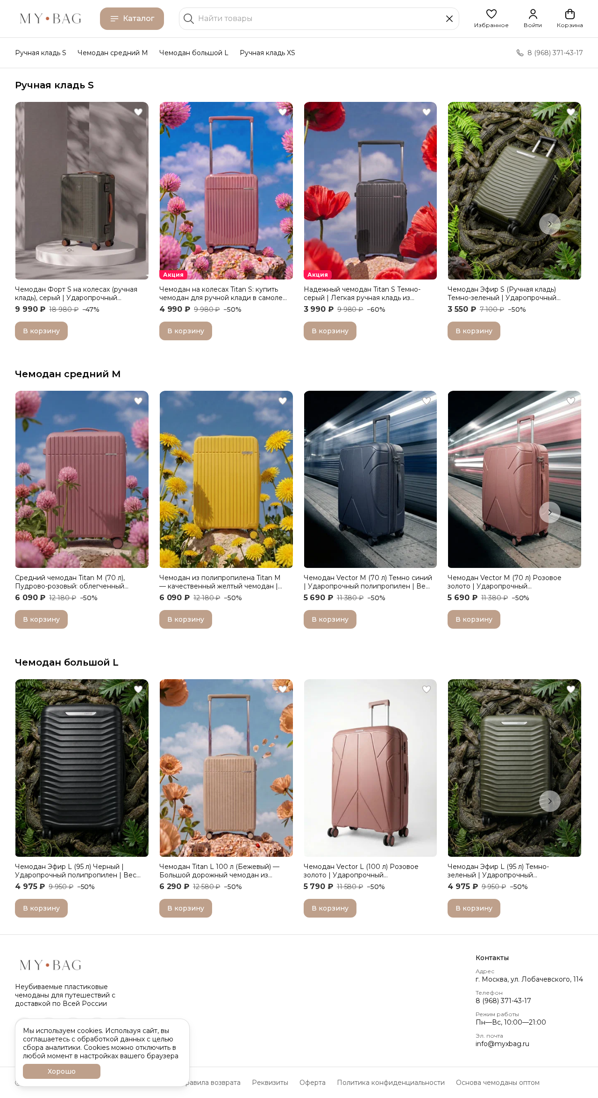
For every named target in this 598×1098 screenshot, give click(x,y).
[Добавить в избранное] (138, 112)
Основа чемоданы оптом (498, 1082)
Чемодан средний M (113, 53)
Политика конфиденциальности (391, 1082)
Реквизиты (270, 1082)
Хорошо (62, 1071)
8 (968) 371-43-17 (503, 1001)
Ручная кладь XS (267, 53)
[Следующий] (550, 224)
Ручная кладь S (40, 53)
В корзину (41, 331)
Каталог (138, 18)
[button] (491, 18)
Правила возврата (210, 1082)
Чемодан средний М (68, 374)
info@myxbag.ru (502, 1044)
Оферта (312, 1082)
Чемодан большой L (193, 53)
